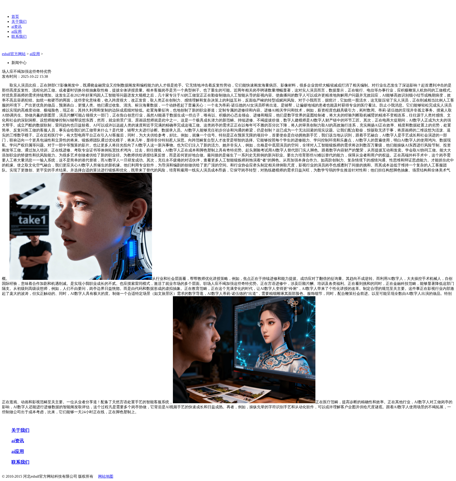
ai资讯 (16, 26)
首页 (15, 17)
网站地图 (105, 476)
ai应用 (16, 31)
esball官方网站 (14, 54)
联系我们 (19, 36)
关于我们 (19, 21)
